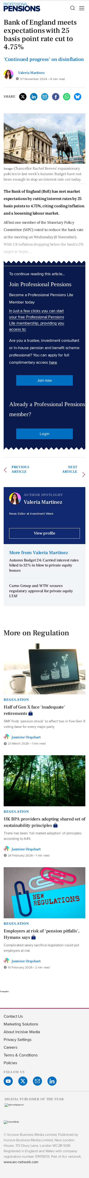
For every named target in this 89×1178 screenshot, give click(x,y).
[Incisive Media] (11, 1121)
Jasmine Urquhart (26, 737)
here (53, 362)
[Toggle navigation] (80, 8)
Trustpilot (4, 991)
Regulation (16, 699)
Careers (10, 1047)
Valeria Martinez (31, 72)
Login (44, 433)
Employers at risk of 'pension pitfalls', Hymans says (41, 934)
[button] (72, 8)
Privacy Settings (17, 1039)
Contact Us (13, 1016)
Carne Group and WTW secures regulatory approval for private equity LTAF (41, 591)
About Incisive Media (22, 1032)
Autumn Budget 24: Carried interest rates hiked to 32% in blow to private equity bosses (44, 565)
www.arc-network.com (21, 1162)
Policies (10, 1063)
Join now (44, 380)
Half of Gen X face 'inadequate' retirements (34, 710)
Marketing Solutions (21, 1024)
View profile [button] (44, 533)
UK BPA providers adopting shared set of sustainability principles (44, 822)
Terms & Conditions (20, 1055)
